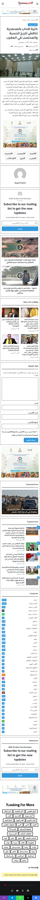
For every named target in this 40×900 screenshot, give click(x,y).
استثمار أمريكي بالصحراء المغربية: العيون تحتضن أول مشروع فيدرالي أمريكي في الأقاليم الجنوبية (14, 558)
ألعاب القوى (33, 664)
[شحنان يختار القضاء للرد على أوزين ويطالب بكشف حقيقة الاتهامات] (10, 312)
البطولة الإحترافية (31, 668)
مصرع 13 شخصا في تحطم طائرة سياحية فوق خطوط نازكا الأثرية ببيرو (13, 580)
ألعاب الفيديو (33, 618)
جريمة (35, 646)
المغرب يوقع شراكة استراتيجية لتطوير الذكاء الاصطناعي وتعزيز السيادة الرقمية (13, 569)
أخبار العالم (33, 675)
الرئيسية (33, 20)
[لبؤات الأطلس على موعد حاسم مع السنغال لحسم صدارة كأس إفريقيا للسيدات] (32, 546)
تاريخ (22, 158)
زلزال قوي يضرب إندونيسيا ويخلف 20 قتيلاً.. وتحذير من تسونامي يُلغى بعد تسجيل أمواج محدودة (30, 350)
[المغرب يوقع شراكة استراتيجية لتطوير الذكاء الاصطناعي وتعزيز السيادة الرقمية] (32, 570)
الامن (35, 643)
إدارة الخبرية (31, 46)
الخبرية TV (33, 710)
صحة (35, 600)
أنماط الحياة (33, 728)
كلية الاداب (11, 158)
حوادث (35, 703)
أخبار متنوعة (25, 20)
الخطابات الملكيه (31, 628)
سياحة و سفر (32, 614)
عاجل (35, 732)
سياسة (34, 625)
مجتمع (35, 621)
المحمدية (8, 153)
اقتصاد (35, 725)
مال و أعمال (33, 692)
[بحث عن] (37, 4)
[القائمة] (3, 4)
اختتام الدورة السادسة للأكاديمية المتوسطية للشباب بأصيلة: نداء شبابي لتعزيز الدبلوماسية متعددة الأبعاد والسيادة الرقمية (13, 533)
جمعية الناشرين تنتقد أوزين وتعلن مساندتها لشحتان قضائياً (11, 348)
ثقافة (35, 685)
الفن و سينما (33, 607)
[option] (20, 502)
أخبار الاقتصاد (32, 717)
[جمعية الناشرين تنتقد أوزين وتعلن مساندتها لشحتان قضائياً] (10, 339)
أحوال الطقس (32, 635)
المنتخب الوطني (32, 657)
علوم (35, 689)
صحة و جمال (33, 611)
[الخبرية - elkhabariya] (25, 4)
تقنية (35, 721)
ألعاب (35, 678)
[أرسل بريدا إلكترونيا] (27, 46)
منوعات (34, 682)
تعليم (35, 639)
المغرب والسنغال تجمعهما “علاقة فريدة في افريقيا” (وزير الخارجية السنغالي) (20, 510)
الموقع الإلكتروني (33, 422)
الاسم (36, 403)
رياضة (35, 650)
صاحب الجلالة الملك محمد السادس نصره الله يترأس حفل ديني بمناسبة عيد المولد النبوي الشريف (29, 323)
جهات (35, 632)
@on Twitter (33, 867)
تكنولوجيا (34, 714)
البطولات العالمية (31, 660)
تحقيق (35, 696)
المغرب (32, 158)
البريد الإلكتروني (33, 413)
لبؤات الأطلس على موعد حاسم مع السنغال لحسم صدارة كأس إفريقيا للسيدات (13, 546)
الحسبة (32, 153)
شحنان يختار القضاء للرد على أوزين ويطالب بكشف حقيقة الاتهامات (10, 322)
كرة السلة (33, 671)
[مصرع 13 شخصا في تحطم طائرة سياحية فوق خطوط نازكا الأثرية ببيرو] (32, 581)
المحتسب (20, 153)
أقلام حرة (34, 707)
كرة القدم (34, 653)
